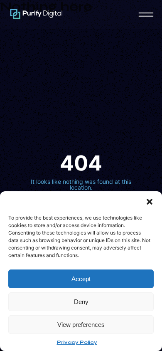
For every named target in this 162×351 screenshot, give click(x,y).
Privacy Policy (77, 342)
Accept (81, 278)
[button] (149, 202)
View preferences (81, 324)
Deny (81, 301)
